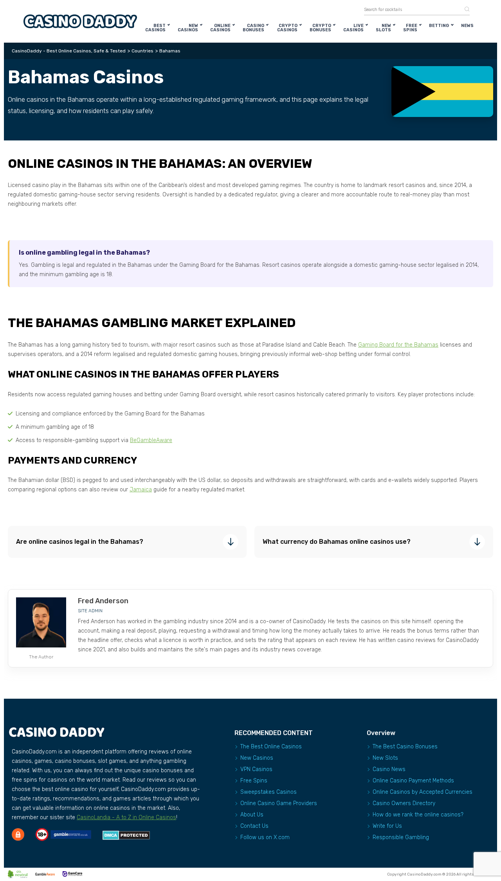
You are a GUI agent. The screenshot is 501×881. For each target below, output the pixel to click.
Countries (142, 51)
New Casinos (188, 27)
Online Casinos (220, 27)
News (467, 25)
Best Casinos (155, 27)
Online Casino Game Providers (278, 803)
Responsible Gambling (401, 837)
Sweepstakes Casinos (268, 792)
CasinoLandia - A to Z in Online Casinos (126, 817)
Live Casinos (353, 27)
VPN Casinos (256, 769)
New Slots (383, 27)
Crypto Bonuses (320, 27)
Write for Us (387, 826)
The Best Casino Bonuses (405, 746)
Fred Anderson (103, 601)
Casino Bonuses (253, 27)
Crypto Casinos (287, 27)
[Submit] (464, 9)
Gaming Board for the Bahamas (398, 345)
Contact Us (254, 826)
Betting (439, 25)
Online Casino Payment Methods (413, 780)
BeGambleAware (151, 440)
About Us (251, 814)
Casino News (389, 769)
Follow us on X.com (265, 837)
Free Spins (410, 27)
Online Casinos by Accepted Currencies (422, 792)
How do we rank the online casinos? (418, 814)
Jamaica (141, 489)
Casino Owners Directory (404, 803)
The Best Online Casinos (271, 746)
